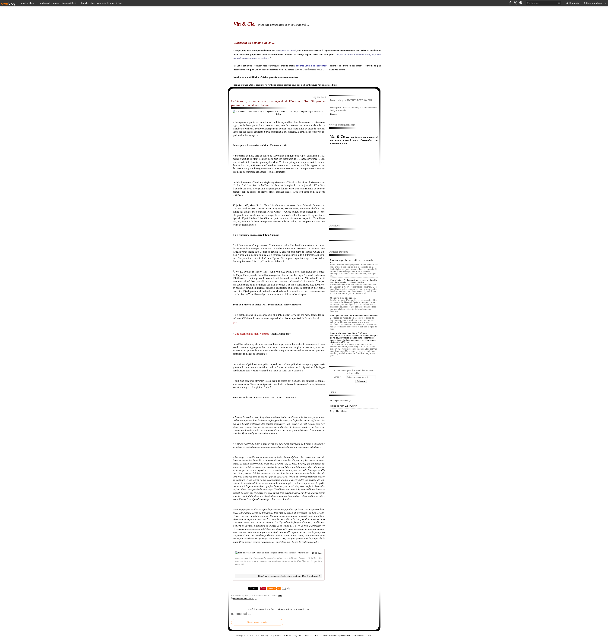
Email (336, 377)
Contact (333, 114)
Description (336, 107)
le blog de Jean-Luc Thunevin (343, 406)
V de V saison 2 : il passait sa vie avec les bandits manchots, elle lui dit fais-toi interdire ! (353, 281)
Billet (280, 595)
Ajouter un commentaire (257, 622)
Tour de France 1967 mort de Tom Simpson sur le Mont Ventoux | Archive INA (317, 552)
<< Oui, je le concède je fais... (262, 609)
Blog (332, 100)
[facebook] (510, 3)
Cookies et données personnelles (336, 635)
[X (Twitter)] (515, 3)
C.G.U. (315, 635)
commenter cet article (243, 598)
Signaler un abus (301, 635)
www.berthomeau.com (311, 69)
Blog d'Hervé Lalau (338, 411)
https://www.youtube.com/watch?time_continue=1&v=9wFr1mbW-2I (289, 576)
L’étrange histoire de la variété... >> (293, 609)
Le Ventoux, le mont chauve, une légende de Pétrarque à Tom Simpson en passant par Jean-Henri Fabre (278, 103)
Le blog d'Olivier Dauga (340, 400)
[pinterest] (520, 3)
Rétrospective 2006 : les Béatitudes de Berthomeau (353, 315)
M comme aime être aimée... (343, 298)
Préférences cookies (363, 635)
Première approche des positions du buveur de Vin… (351, 261)
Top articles (276, 635)
